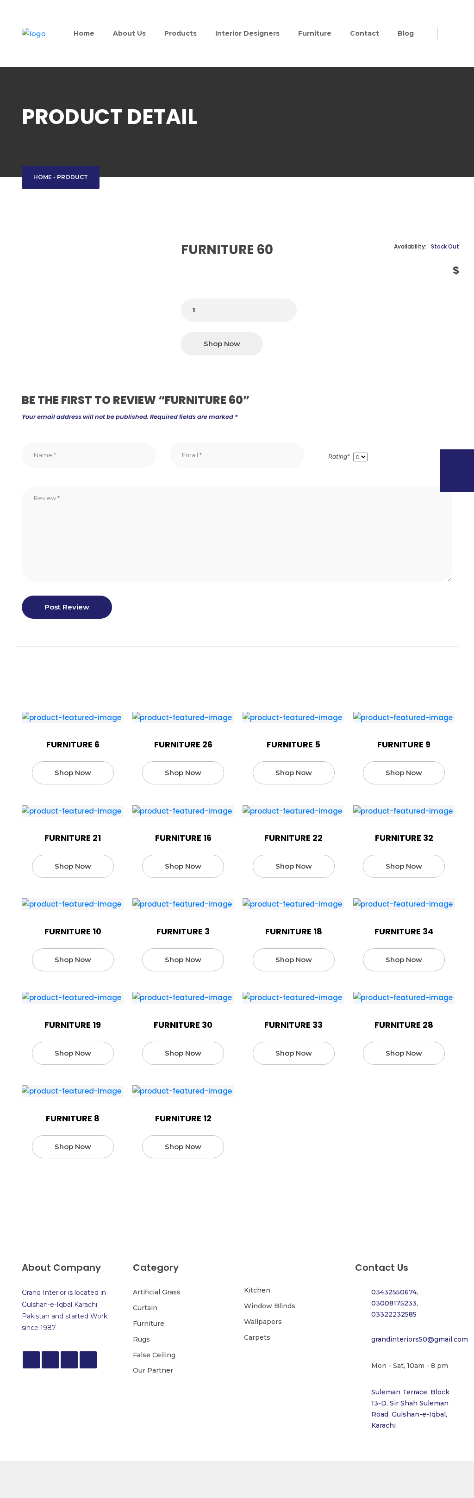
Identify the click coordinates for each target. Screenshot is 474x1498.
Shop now (222, 343)
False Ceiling (154, 1355)
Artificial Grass (157, 1292)
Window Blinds (269, 1306)
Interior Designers (247, 33)
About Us (129, 33)
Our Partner (153, 1370)
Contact (364, 33)
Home (84, 33)
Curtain (145, 1308)
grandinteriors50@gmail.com (419, 1339)
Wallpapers (263, 1322)
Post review (66, 607)
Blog (406, 33)
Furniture (314, 33)
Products (180, 33)
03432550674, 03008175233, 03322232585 (394, 1303)
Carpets (257, 1337)
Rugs (141, 1339)
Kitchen (257, 1290)
